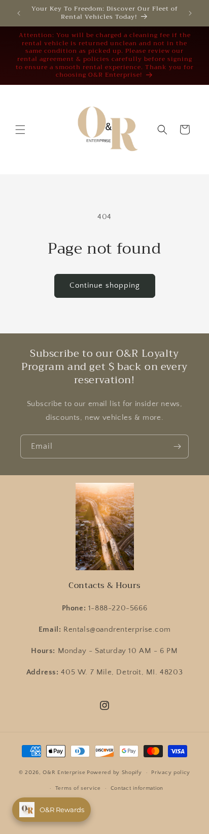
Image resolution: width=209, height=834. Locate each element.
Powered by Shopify (114, 772)
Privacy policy (170, 772)
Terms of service (78, 788)
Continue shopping (104, 285)
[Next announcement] (190, 13)
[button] (20, 129)
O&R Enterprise (64, 772)
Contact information (137, 788)
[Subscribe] (177, 446)
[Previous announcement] (19, 13)
